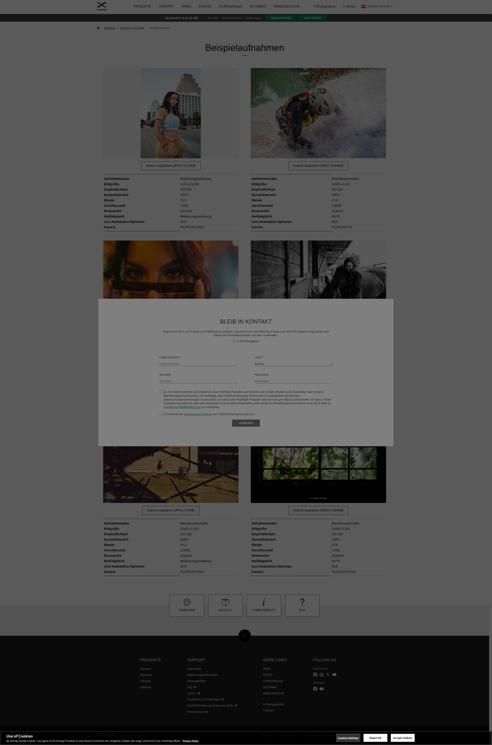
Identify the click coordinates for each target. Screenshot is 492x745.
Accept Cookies (402, 738)
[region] (246, 738)
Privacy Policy (191, 740)
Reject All (375, 738)
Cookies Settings (348, 738)
